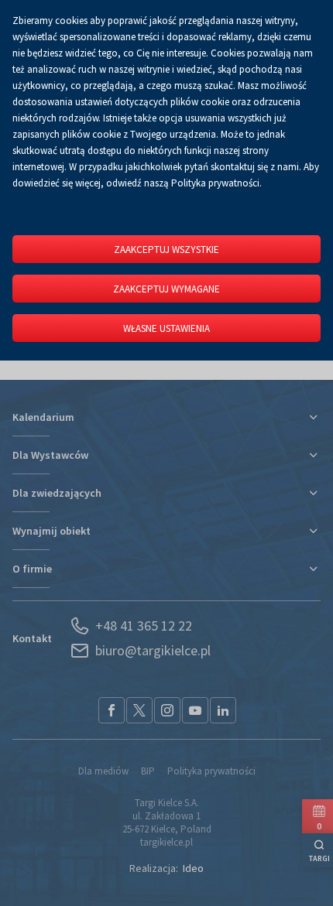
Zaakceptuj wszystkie (166, 249)
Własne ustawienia (166, 328)
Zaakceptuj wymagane (166, 289)
